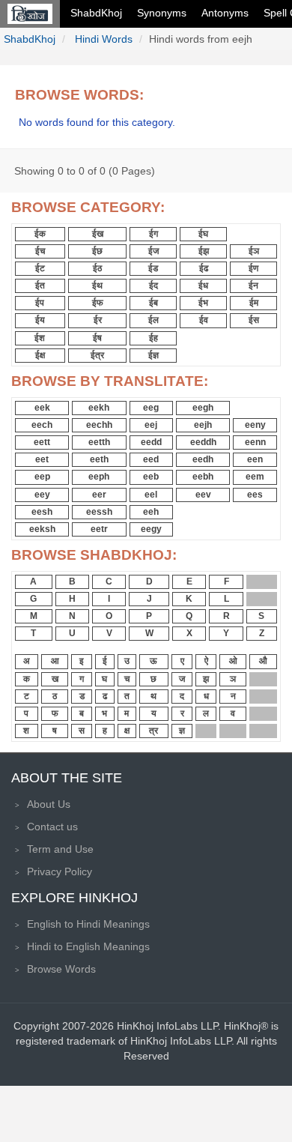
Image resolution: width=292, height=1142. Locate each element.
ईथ (97, 285)
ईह (153, 338)
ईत (40, 285)
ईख (97, 234)
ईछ (97, 251)
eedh (202, 459)
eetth (99, 442)
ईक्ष (40, 355)
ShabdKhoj (96, 13)
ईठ (97, 268)
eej (151, 425)
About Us (48, 804)
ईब (153, 302)
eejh (203, 425)
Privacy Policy (59, 871)
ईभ (203, 302)
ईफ (97, 302)
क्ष (127, 730)
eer (99, 494)
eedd (151, 442)
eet (42, 459)
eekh (98, 407)
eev (203, 494)
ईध (203, 285)
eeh (151, 512)
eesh (41, 512)
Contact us (52, 827)
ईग (153, 234)
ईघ (203, 234)
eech (41, 425)
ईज (153, 251)
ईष (97, 338)
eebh (202, 476)
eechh (99, 425)
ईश (39, 338)
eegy (151, 529)
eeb (151, 476)
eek (42, 407)
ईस (254, 320)
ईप (39, 302)
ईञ (254, 251)
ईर (98, 320)
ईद (153, 285)
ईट (40, 268)
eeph (98, 476)
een (255, 459)
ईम (253, 302)
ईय (40, 320)
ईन (253, 285)
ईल (153, 320)
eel (151, 494)
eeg (151, 407)
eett (42, 442)
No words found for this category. (97, 122)
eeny (255, 425)
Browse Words (61, 969)
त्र (153, 730)
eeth (99, 459)
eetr (99, 529)
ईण (253, 268)
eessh (99, 512)
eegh (202, 407)
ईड (153, 268)
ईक (40, 234)
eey (42, 494)
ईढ (203, 268)
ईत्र (97, 355)
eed (151, 459)
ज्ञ (182, 730)
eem (255, 476)
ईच (40, 251)
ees (255, 494)
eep (42, 476)
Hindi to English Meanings (88, 946)
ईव (203, 320)
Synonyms (161, 13)
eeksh (42, 529)
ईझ (203, 251)
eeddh (203, 442)
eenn (255, 442)
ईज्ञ (153, 355)
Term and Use (60, 849)
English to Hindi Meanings (88, 924)
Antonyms (225, 13)
